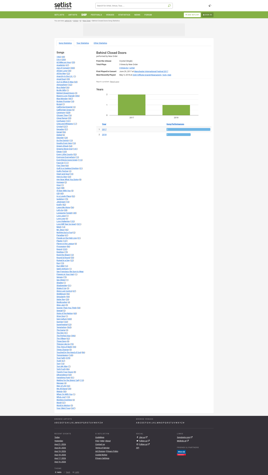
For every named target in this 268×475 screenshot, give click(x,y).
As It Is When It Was (65, 82)
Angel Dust (61, 79)
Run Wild (60, 266)
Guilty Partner (63, 171)
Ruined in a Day (63, 260)
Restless (60, 252)
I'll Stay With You (64, 191)
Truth (59, 361)
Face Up (60, 163)
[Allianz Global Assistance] (181, 452)
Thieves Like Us (63, 344)
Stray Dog (61, 316)
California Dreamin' (65, 107)
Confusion (61, 121)
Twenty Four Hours (65, 372)
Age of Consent (63, 68)
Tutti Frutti (61, 369)
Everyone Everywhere (66, 157)
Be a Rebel (61, 87)
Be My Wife (61, 90)
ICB (58, 193)
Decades (60, 129)
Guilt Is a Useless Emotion (68, 168)
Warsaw (60, 383)
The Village (61, 338)
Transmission (62, 355)
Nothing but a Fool (65, 232)
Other (100, 43)
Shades (60, 283)
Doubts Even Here (64, 143)
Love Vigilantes (63, 221)
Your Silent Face (63, 408)
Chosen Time (62, 115)
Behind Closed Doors (65, 93)
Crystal (60, 126)
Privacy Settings (102, 458)
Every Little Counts (65, 154)
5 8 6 (59, 59)
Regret (59, 249)
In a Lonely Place (64, 196)
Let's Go (60, 210)
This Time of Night (64, 347)
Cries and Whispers (65, 124)
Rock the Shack (63, 255)
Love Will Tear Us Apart (66, 224)
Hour (59, 185)
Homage (60, 182)
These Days (61, 341)
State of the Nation (65, 313)
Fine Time (61, 165)
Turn (58, 363)
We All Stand (62, 389)
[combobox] (134, 6)
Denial (59, 132)
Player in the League (65, 244)
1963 (59, 57)
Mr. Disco (60, 230)
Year (104, 124)
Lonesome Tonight (65, 213)
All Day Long (62, 71)
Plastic (59, 241)
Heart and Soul (63, 174)
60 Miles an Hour (64, 62)
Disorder (60, 138)
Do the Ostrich (63, 140)
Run (58, 263)
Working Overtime (64, 400)
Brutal (59, 104)
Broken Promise (63, 101)
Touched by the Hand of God (69, 352)
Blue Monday (62, 98)
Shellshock (61, 294)
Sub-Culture (62, 319)
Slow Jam (61, 305)
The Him (60, 333)
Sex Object (61, 280)
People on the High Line (67, 238)
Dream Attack (62, 146)
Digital (59, 135)
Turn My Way (62, 366)
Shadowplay (62, 285)
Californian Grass (64, 110)
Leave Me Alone (63, 207)
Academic (61, 65)
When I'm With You (64, 394)
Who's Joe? (61, 397)
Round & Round (63, 257)
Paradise (60, 235)
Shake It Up (61, 288)
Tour (82, 43)
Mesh (59, 227)
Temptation (61, 327)
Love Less (61, 218)
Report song (114, 82)
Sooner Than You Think (66, 308)
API (137, 448)
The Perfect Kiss (63, 336)
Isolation (60, 199)
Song (65, 43)
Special (60, 310)
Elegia (59, 151)
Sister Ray (61, 299)
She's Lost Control (64, 291)
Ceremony (61, 112)
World (59, 403)
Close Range (62, 118)
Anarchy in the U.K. (65, 76)
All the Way (61, 73)
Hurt (58, 188)
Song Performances (175, 124)
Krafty (59, 204)
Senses (60, 277)
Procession (61, 246)
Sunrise (60, 322)
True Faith (61, 358)
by (127, 68)
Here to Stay (62, 177)
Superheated (62, 324)
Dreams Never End (64, 149)
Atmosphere (62, 85)
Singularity (61, 297)
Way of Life (61, 386)
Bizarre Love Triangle (66, 96)
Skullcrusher (62, 302)
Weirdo (60, 391)
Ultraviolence (62, 375)
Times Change (63, 350)
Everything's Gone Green (67, 160)
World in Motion (63, 405)
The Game (61, 330)
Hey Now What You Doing (68, 179)
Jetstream (61, 202)
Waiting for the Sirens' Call (68, 380)
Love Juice (61, 216)
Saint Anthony (63, 269)
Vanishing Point (63, 377)
